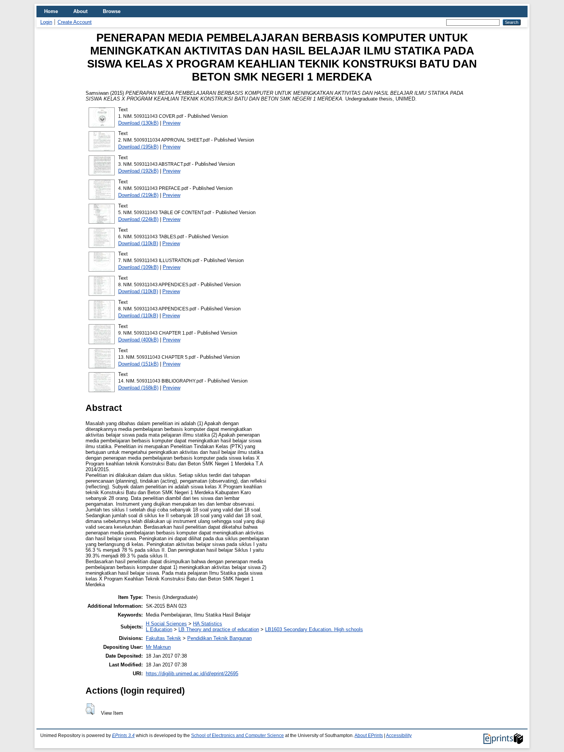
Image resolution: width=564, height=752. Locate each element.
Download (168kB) (138, 388)
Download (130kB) (138, 123)
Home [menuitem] (51, 11)
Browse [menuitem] (111, 11)
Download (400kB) (138, 340)
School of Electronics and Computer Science (237, 735)
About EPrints (369, 735)
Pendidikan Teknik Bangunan (219, 638)
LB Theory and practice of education (218, 629)
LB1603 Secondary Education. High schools (314, 629)
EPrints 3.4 (123, 735)
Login (46, 22)
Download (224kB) (138, 219)
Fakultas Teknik (163, 638)
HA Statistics (207, 624)
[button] (90, 709)
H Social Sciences (166, 624)
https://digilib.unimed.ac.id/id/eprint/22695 (192, 673)
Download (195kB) (138, 147)
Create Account (75, 22)
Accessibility (399, 735)
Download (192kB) (138, 171)
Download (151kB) (138, 364)
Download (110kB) (138, 243)
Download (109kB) (138, 267)
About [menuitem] (80, 11)
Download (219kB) (138, 195)
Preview (171, 123)
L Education (159, 629)
